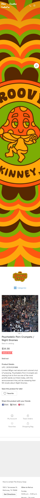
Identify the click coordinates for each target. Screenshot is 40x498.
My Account (12, 419)
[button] (9, 393)
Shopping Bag (27, 426)
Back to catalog (8, 343)
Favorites (12, 426)
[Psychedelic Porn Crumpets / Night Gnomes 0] (20, 313)
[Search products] (36, 65)
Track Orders (28, 419)
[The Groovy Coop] (20, 276)
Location (13, 3)
